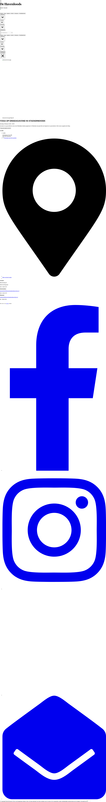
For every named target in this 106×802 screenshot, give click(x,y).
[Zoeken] (12, 32)
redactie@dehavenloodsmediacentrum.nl (9, 297)
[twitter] (54, 695)
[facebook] (54, 470)
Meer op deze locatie (7, 277)
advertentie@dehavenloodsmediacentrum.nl (9, 291)
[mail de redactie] (54, 798)
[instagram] (54, 588)
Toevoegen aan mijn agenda (10, 137)
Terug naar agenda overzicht (5, 128)
